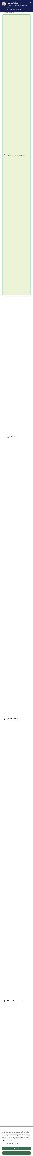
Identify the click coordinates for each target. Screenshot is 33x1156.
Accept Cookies (16, 1153)
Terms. (10, 1140)
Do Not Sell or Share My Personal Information (16, 1143)
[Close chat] (30, 2)
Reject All (16, 1148)
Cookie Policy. (5, 1140)
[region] (16, 1141)
